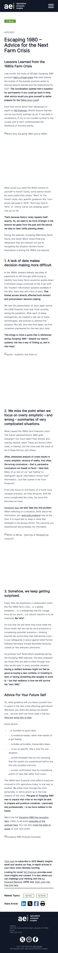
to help (28, 717)
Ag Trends (42, 896)
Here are (8, 717)
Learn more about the (29, 946)
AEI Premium (20, 110)
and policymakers (31, 515)
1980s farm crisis (29, 100)
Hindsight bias (11, 507)
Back (11, 21)
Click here (9, 861)
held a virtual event (23, 77)
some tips (19, 717)
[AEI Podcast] (29, 939)
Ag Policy (28, 896)
